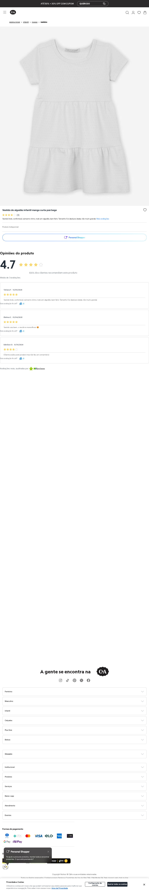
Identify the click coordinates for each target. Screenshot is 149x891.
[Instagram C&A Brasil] (60, 681)
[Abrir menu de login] (133, 12)
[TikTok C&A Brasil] (67, 681)
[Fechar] (144, 884)
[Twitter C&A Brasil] (81, 681)
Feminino (8, 691)
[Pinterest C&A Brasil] (74, 681)
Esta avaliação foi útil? (8, 304)
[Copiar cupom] (104, 3)
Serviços (8, 786)
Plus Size (8, 730)
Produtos (8, 777)
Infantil (7, 711)
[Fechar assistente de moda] (48, 851)
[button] (127, 12)
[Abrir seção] (79, 691)
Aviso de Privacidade (60, 888)
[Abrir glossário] (78, 754)
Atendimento (10, 805)
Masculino (9, 701)
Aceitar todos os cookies (117, 884)
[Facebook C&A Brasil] (88, 681)
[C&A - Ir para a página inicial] (12, 12)
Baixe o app (9, 796)
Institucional (10, 767)
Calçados (8, 720)
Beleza (7, 740)
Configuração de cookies (95, 884)
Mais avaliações (102, 219)
